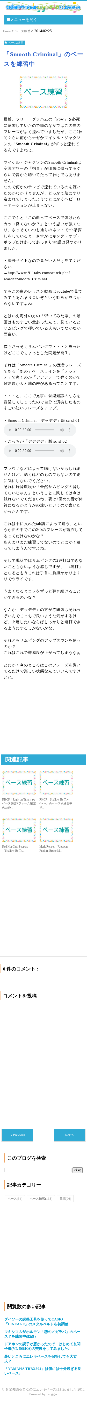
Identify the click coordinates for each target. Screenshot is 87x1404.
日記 (65, 1198)
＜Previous (17, 1135)
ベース (14, 1198)
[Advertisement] (40, 723)
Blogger (51, 1394)
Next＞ (70, 1135)
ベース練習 (40, 1198)
